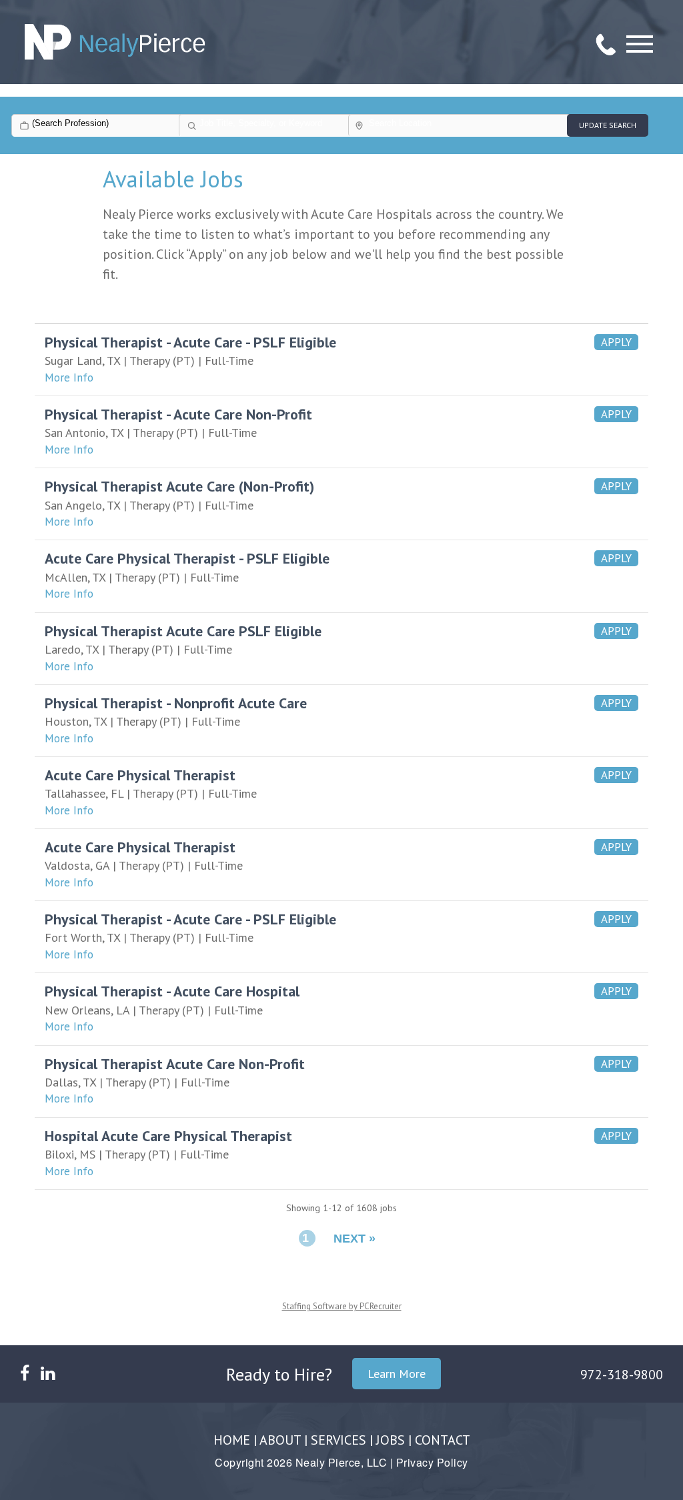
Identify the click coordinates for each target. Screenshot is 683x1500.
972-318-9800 (621, 1374)
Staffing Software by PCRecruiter (342, 1306)
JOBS (390, 1440)
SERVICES (338, 1440)
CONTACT (442, 1440)
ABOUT (280, 1440)
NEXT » (354, 1238)
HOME (231, 1440)
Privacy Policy (432, 1462)
